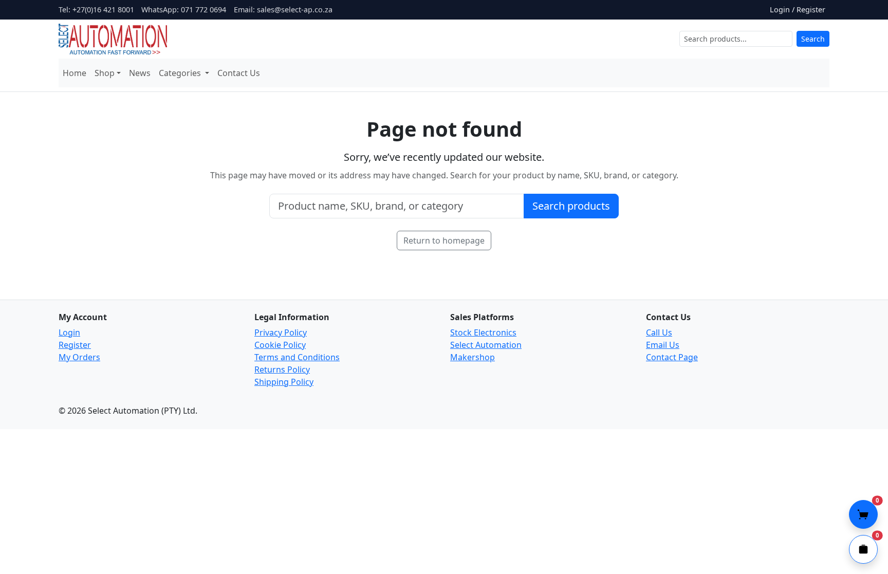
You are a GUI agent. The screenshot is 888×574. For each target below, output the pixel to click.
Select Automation (486, 344)
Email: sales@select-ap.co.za (283, 9)
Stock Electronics (483, 332)
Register (75, 344)
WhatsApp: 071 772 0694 (183, 9)
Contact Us (238, 73)
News (140, 73)
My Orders (79, 357)
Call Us (659, 332)
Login (69, 332)
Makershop (472, 357)
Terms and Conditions (297, 357)
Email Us (662, 344)
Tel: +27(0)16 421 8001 (96, 9)
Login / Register (797, 9)
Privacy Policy (280, 332)
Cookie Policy (280, 344)
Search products (571, 206)
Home (74, 73)
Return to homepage (444, 240)
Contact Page (672, 357)
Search (813, 39)
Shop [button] (105, 73)
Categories (181, 73)
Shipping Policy (283, 381)
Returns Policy (282, 369)
